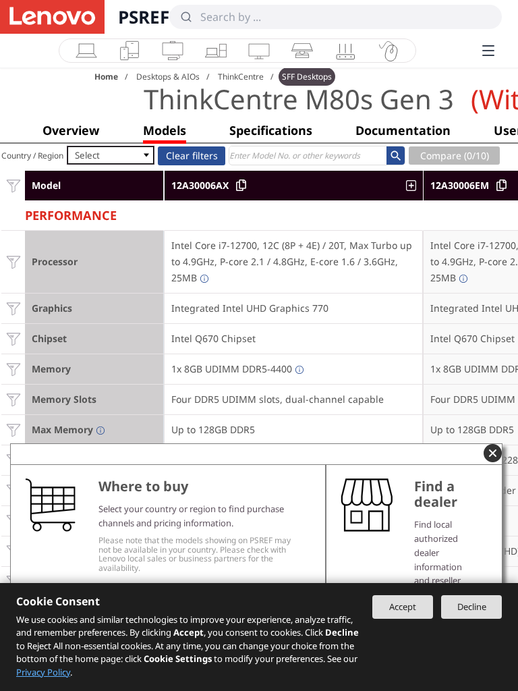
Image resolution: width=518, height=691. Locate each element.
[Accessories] (388, 50)
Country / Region (32, 155)
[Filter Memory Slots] (13, 399)
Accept (402, 607)
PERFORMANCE (71, 213)
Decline (471, 607)
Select (87, 155)
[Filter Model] (13, 185)
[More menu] (488, 50)
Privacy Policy (43, 672)
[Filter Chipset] (13, 338)
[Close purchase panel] (493, 453)
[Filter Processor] (13, 261)
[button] (70, 130)
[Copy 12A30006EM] (501, 185)
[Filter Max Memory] (13, 429)
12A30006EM (459, 185)
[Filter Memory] (13, 368)
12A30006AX (200, 185)
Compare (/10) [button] (454, 155)
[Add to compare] (414, 185)
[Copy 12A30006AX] (241, 185)
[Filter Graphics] (13, 308)
